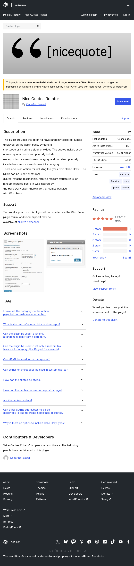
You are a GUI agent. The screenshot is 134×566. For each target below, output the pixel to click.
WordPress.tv (78, 499)
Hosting (8, 493)
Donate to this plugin (104, 319)
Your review (99, 257)
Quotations (115, 181)
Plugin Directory (12, 14)
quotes (115, 187)
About (6, 482)
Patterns (41, 499)
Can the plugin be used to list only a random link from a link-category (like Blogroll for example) (32, 348)
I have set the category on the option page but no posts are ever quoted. (26, 313)
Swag (106, 499)
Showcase (42, 482)
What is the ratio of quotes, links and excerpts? (31, 324)
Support (126, 118)
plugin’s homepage (29, 222)
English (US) (124, 167)
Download (123, 101)
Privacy (7, 499)
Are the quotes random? (17, 400)
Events (105, 488)
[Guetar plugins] (38, 26)
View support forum (104, 288)
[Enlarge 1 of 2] (39, 243)
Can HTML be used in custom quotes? (26, 359)
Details (11, 118)
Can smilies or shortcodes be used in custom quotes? (35, 369)
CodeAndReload (36, 104)
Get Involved (109, 482)
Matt (7, 515)
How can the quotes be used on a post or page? (32, 390)
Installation (46, 118)
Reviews (28, 118)
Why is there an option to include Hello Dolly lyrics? (34, 423)
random (125, 187)
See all (127, 257)
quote (126, 181)
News (6, 488)
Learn (72, 482)
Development (69, 118)
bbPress (10, 521)
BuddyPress (12, 527)
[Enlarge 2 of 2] (81, 243)
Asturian (15, 542)
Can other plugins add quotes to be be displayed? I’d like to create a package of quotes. (33, 411)
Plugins (40, 493)
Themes (41, 488)
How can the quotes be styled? (22, 380)
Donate (107, 493)
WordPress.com (14, 510)
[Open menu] (129, 5)
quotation (124, 174)
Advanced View (101, 197)
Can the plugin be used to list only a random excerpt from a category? (24, 335)
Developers (75, 493)
